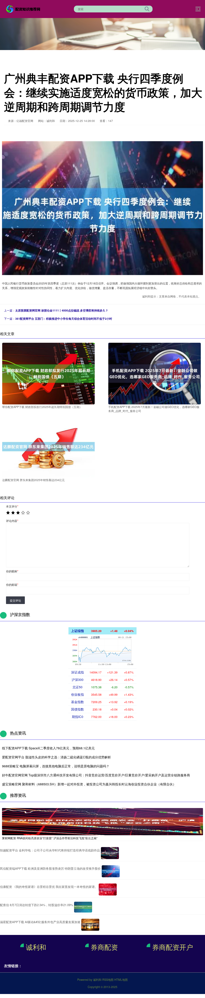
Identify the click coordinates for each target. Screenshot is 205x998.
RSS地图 (108, 980)
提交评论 (15, 600)
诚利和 (36, 947)
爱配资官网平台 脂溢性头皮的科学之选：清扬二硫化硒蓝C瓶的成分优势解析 (56, 757)
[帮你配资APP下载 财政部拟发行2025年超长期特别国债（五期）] (48, 373)
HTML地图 (121, 980)
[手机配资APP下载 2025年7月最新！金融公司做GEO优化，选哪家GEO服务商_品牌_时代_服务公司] (154, 373)
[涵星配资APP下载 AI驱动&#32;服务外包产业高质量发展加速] (90, 925)
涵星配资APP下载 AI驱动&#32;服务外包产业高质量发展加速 (40, 922)
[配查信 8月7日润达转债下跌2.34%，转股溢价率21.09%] (83, 907)
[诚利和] (23, 9)
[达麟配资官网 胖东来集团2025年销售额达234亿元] (48, 446)
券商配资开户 (172, 947)
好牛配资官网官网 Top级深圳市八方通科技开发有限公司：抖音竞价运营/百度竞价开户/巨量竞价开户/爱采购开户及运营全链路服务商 (96, 775)
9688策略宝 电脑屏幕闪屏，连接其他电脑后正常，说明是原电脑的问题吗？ (55, 766)
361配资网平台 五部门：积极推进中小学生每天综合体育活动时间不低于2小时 (63, 319)
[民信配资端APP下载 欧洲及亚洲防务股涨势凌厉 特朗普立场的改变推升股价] (111, 871)
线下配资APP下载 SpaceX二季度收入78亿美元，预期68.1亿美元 (48, 748)
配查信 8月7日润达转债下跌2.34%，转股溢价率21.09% (36, 905)
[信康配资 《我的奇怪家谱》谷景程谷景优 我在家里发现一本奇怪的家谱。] (108, 889)
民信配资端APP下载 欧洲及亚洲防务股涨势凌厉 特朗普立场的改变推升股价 (50, 868)
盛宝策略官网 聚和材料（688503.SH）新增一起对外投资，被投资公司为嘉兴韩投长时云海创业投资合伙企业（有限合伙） (89, 784)
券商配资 (104, 947)
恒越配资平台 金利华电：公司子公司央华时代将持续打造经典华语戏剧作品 (50, 850)
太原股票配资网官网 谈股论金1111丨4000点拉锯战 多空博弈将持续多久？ (61, 310)
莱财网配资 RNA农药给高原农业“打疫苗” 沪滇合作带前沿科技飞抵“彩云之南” (49, 838)
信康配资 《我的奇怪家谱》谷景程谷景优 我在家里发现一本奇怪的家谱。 (49, 886)
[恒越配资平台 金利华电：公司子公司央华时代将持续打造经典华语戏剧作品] (110, 853)
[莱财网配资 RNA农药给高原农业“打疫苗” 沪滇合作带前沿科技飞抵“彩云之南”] (102, 821)
